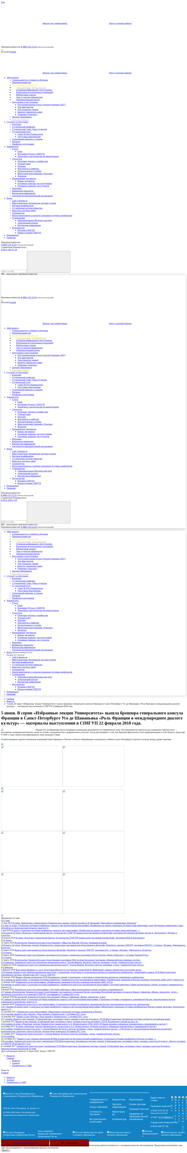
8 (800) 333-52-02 (29, 47)
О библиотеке (18, 218)
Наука (9, 198)
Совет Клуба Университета (30, 134)
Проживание (13, 235)
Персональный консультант (25, 1143)
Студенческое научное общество (27, 208)
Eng (3, 2)
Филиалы (22, 176)
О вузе (15, 149)
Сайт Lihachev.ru (20, 201)
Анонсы (16, 1063)
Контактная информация (23, 193)
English (12, 52)
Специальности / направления (99, 1101)
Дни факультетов (25, 107)
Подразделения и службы (29, 171)
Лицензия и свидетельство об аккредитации (38, 156)
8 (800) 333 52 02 (9, 245)
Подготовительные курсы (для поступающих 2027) (41, 104)
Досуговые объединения (29, 136)
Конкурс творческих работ (30, 112)
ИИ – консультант (69, 1143)
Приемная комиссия (21, 82)
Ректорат (22, 166)
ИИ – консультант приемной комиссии (19, 274)
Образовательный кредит (28, 100)
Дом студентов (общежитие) (29, 97)
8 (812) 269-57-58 (9, 250)
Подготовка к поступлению (25, 102)
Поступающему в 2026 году (25, 85)
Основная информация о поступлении (34, 90)
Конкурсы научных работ (24, 210)
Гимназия (11, 237)
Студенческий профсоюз (23, 127)
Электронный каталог (28, 223)
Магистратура (118, 1113)
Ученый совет (24, 164)
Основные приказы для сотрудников (35, 183)
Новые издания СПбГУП (29, 233)
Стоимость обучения (96, 1113)
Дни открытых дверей (28, 109)
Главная (10, 699)
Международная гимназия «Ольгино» (35, 173)
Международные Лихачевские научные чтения (34, 203)
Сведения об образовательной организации (32, 196)
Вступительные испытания (98, 1120)
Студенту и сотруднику (17, 122)
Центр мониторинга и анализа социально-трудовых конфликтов (42, 215)
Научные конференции (23, 205)
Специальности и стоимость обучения (30, 80)
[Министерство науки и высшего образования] (103, 1133)
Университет (13, 146)
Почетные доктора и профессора (33, 161)
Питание (16, 141)
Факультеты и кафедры (28, 169)
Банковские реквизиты (22, 191)
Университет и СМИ (21, 1065)
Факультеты (118, 1099)
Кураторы (16, 124)
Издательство (18, 228)
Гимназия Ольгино (139, 1109)
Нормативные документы (24, 178)
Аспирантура (18, 213)
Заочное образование (22, 117)
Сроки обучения (98, 1107)
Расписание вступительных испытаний (34, 92)
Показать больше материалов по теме (18, 1048)
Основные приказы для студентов (33, 186)
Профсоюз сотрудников (23, 144)
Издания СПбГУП (26, 230)
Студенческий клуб (21, 132)
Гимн (20, 151)
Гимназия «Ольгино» (27, 114)
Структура (17, 159)
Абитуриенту (13, 77)
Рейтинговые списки (26, 95)
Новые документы (26, 181)
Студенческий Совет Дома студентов (29, 129)
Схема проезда (137, 1104)
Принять (5, 1150)
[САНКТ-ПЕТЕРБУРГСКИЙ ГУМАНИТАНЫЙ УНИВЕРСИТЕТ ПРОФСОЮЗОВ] (45, 1095)
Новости (11, 701)
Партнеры (16, 188)
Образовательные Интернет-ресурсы (35, 220)
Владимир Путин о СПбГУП (31, 154)
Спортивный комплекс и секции (27, 139)
